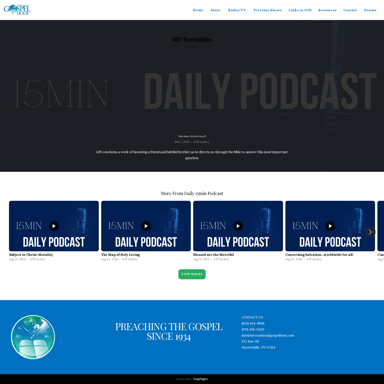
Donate (370, 10)
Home (198, 10)
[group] (54, 232)
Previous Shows (268, 10)
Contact (350, 10)
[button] (370, 232)
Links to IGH (300, 10)
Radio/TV (237, 10)
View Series (191, 274)
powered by (192, 379)
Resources (327, 10)
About (216, 10)
